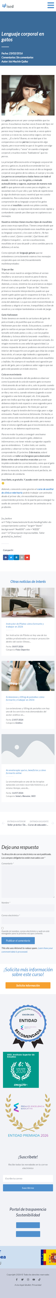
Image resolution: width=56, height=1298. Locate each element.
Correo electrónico (10, 915)
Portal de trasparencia (28, 1209)
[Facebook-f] (17, 1279)
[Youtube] (34, 1279)
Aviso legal (19, 1285)
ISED (33, 796)
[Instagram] (28, 1279)
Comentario (7, 863)
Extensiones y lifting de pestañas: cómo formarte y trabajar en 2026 (25, 698)
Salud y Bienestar (23, 796)
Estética (19, 723)
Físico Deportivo (23, 649)
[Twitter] (22, 1279)
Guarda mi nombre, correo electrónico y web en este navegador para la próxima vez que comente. (25, 932)
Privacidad (36, 1285)
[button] (5, 557)
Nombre (5, 903)
